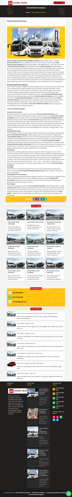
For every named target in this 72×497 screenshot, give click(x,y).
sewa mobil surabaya (22, 493)
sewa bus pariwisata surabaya (56, 493)
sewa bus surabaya (38, 493)
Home (28, 12)
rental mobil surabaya (36, 494)
